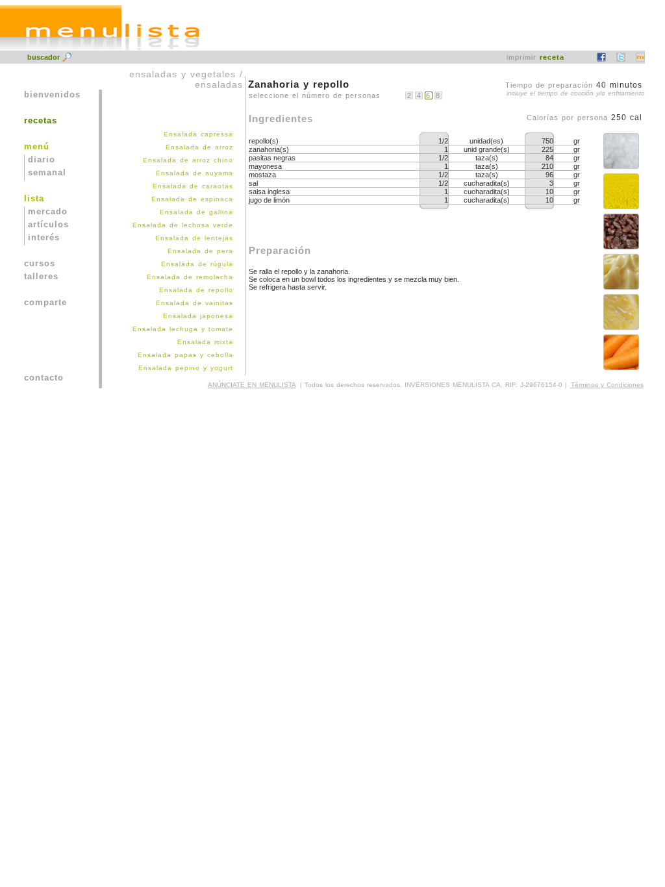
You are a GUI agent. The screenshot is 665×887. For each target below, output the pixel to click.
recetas (40, 120)
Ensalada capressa (198, 134)
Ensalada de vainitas (194, 302)
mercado (48, 211)
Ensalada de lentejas (194, 238)
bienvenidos (52, 94)
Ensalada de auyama (194, 173)
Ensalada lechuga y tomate (182, 328)
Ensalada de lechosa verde (182, 225)
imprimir (535, 57)
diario (41, 159)
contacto (44, 377)
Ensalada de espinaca (192, 199)
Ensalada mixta (205, 341)
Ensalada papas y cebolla (185, 354)
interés (44, 237)
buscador (44, 57)
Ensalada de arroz (199, 147)
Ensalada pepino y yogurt (185, 367)
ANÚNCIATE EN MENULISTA (252, 384)
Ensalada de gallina (196, 212)
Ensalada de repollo (196, 290)
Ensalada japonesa (198, 315)
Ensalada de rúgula (197, 264)
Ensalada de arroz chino (188, 160)
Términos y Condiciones (607, 384)
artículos (48, 224)
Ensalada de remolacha (190, 277)
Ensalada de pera (200, 251)
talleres (41, 276)
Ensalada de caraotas (193, 186)
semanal (47, 172)
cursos (39, 263)
